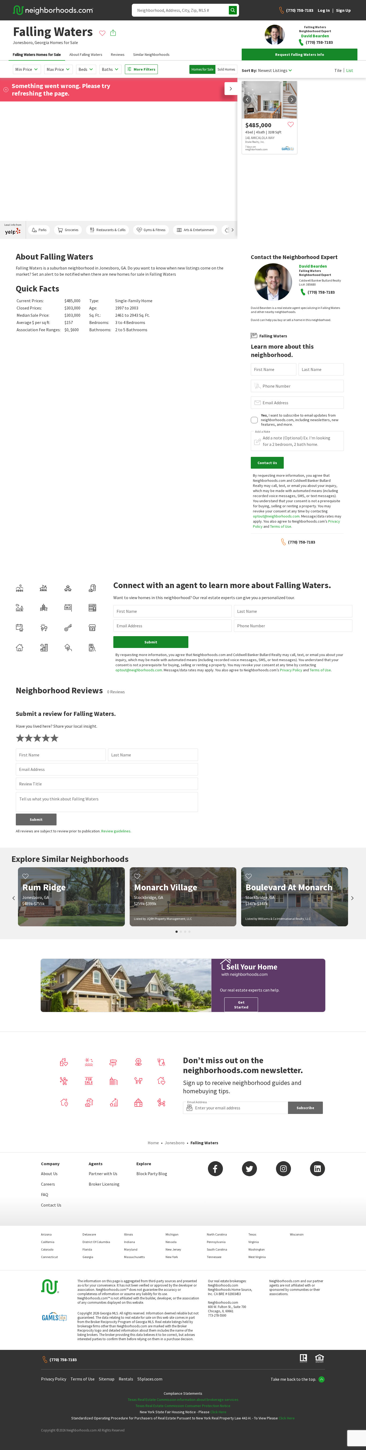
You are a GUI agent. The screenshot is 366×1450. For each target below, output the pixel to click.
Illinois (128, 1234)
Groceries (71, 230)
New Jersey (173, 1249)
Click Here (218, 1411)
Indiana (129, 1242)
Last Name (312, 369)
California (47, 1242)
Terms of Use (280, 526)
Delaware (89, 1234)
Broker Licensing (104, 1184)
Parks (42, 230)
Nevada (171, 1242)
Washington (256, 1249)
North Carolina (217, 1234)
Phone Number (276, 386)
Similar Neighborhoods (151, 54)
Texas (252, 1234)
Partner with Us (103, 1173)
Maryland (130, 1249)
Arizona (46, 1234)
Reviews (118, 54)
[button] (231, 88)
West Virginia (257, 1257)
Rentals (126, 1379)
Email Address (275, 402)
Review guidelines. (116, 831)
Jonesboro (175, 1142)
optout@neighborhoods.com (276, 516)
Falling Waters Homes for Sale (37, 54)
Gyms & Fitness (154, 230)
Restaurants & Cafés (110, 230)
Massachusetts (134, 1257)
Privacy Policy (291, 670)
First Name (264, 369)
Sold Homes (226, 69)
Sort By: (249, 70)
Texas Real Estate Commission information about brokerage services (183, 1399)
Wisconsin (297, 1234)
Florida (87, 1249)
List (349, 70)
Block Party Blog (151, 1173)
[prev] (247, 99)
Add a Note (262, 431)
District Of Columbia (96, 1242)
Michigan (172, 1234)
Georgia (42, 42)
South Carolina (217, 1249)
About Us (49, 1173)
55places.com (149, 1379)
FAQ (44, 1194)
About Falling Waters (85, 54)
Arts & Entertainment (199, 230)
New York (172, 1257)
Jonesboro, (23, 42)
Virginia (253, 1242)
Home (153, 1142)
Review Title (30, 784)
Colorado (47, 1249)
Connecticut (49, 1257)
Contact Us (51, 1205)
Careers (48, 1184)
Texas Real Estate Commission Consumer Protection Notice (183, 1405)
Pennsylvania (216, 1242)
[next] (292, 99)
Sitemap (106, 1379)
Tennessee (214, 1257)
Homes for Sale (202, 69)
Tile (338, 70)
